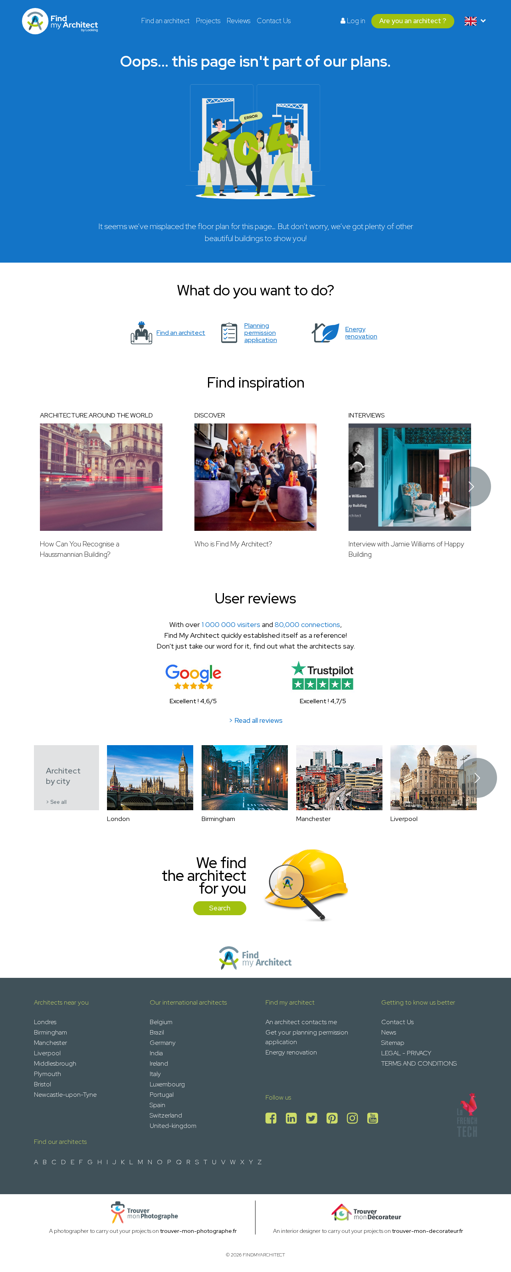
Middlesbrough (55, 1063)
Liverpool (47, 1053)
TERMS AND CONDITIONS (419, 1063)
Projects (208, 20)
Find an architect (165, 20)
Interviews (366, 415)
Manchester (50, 1043)
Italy (155, 1074)
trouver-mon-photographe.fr (198, 1230)
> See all (56, 802)
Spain (157, 1105)
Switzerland (166, 1115)
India (156, 1053)
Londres (45, 1022)
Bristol (42, 1084)
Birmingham (50, 1032)
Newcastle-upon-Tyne (65, 1094)
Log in (355, 20)
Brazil (157, 1032)
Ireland (159, 1063)
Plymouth (47, 1074)
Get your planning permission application (306, 1037)
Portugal (162, 1094)
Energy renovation (291, 1052)
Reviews (238, 20)
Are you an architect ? (412, 20)
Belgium (161, 1022)
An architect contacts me (301, 1022)
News (388, 1032)
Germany (163, 1043)
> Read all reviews (256, 720)
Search (219, 908)
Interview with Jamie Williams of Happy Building (406, 549)
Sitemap (392, 1043)
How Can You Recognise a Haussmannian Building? (79, 549)
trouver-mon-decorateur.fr (427, 1230)
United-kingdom (173, 1126)
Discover (209, 415)
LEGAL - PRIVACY (406, 1053)
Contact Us (274, 20)
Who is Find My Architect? (233, 543)
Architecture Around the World (96, 415)
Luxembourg (167, 1084)
